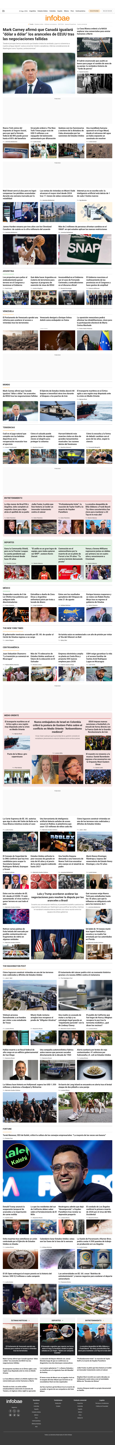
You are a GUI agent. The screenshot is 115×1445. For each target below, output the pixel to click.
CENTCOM (61, 24)
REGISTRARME (94, 11)
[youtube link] (10, 1415)
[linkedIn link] (18, 1415)
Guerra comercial (82, 24)
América (36, 1403)
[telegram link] (14, 1415)
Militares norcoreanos (50, 24)
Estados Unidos (43, 11)
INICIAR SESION (107, 11)
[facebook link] (10, 1411)
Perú (72, 11)
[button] (3, 11)
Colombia (52, 11)
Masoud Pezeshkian (70, 24)
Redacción (58, 1403)
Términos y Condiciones (102, 1403)
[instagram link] (18, 1411)
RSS (36, 1426)
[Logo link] (57, 17)
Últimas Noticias (36, 1423)
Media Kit (80, 1418)
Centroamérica (80, 11)
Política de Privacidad (102, 1406)
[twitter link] (14, 1411)
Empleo (58, 1406)
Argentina (32, 11)
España (59, 11)
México (66, 11)
